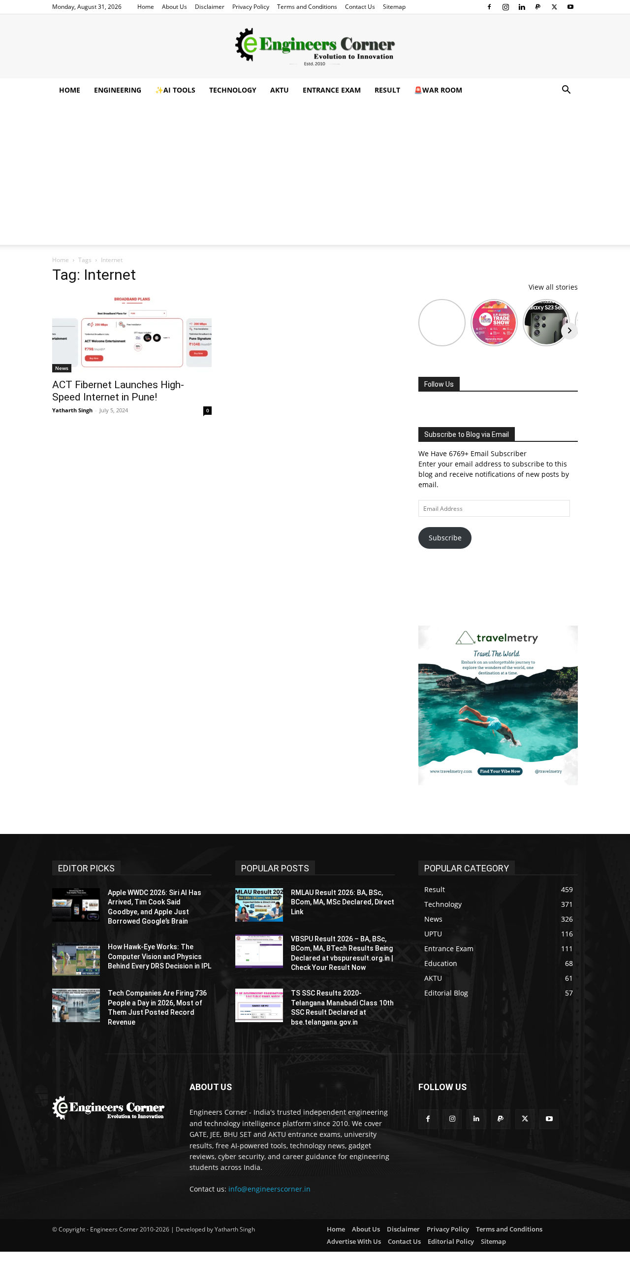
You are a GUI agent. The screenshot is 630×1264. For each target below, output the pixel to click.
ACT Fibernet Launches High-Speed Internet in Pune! (118, 391)
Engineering (117, 90)
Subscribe (445, 537)
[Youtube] (570, 7)
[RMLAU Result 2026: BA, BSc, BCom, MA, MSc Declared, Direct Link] (259, 905)
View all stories (553, 287)
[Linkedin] (521, 7)
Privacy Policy (250, 6)
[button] (566, 91)
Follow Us (439, 384)
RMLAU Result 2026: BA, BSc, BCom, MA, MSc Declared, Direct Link (342, 902)
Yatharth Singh (72, 410)
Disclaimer (209, 6)
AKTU (279, 90)
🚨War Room (438, 90)
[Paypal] (538, 7)
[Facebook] (489, 7)
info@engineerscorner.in (269, 1189)
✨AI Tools (175, 90)
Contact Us (360, 6)
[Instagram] (505, 7)
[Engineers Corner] (315, 47)
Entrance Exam (332, 90)
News (61, 368)
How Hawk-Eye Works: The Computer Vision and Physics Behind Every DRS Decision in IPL (159, 956)
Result (387, 90)
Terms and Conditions (307, 6)
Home (145, 6)
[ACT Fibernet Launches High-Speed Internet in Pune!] (132, 333)
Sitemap (394, 6)
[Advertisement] (315, 176)
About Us (174, 6)
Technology (232, 90)
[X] (554, 7)
